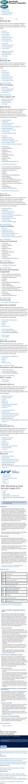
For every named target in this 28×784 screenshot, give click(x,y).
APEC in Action (6, 326)
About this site (6, 475)
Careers (4, 399)
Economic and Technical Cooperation (11, 126)
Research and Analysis (8, 51)
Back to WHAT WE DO (5, 224)
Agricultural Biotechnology (9, 133)
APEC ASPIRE (5, 337)
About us (4, 31)
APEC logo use (6, 412)
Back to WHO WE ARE (5, 83)
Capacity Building (6, 120)
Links (4, 481)
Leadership (5, 43)
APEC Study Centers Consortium (10, 415)
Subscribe (3, 746)
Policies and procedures (8, 410)
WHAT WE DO (5, 11)
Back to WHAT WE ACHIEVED (7, 365)
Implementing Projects (8, 139)
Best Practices (6, 476)
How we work (5, 32)
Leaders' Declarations (7, 329)
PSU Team (4, 56)
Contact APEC (5, 48)
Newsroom (5, 321)
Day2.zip (9, 725)
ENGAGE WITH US (6, 14)
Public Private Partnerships (10, 478)
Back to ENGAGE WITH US (6, 452)
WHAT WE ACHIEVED (7, 13)
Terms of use (4, 781)
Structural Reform (6, 125)
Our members (5, 34)
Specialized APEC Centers (8, 416)
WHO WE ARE (5, 9)
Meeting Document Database (9, 404)
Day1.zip (4, 725)
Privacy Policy (11, 781)
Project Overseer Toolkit (8, 142)
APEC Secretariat (6, 39)
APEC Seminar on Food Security (11, 495)
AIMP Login (5, 402)
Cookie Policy (19, 781)
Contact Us (6, 483)
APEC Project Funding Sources (10, 141)
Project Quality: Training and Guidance (12, 144)
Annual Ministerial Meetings (9, 331)
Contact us (5, 407)
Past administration (7, 47)
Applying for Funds (7, 137)
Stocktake (5, 480)
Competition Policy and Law (9, 164)
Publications (5, 122)
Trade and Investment (7, 123)
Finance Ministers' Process (9, 130)
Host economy (6, 36)
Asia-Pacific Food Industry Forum (10, 191)
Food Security (5, 131)
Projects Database (7, 406)
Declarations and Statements (9, 320)
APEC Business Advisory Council (10, 413)
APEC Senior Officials (7, 37)
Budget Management (7, 128)
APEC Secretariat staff (7, 45)
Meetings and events (7, 396)
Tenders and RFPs (6, 397)
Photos (4, 325)
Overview (4, 136)
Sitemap (2, 783)
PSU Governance (6, 54)
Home (4, 491)
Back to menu (3, 59)
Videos (4, 323)
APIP (4, 492)
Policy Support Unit (7, 41)
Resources (5, 401)
